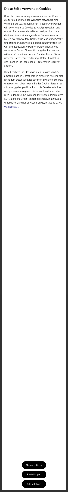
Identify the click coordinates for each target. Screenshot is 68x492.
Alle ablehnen (34, 484)
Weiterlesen (11, 107)
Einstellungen (34, 474)
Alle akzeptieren (34, 465)
